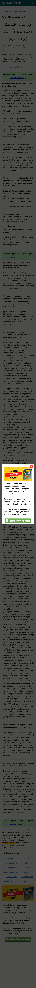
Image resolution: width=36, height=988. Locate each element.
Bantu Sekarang (18, 520)
